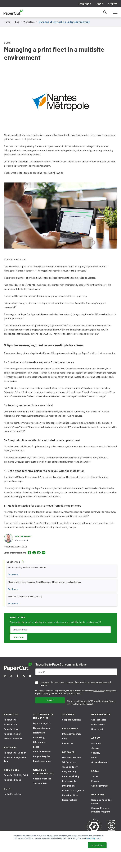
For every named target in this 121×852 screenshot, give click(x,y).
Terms (94, 776)
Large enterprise (41, 756)
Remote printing (70, 776)
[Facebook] (29, 552)
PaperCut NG (10, 724)
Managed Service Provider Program (100, 810)
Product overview (13, 738)
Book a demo (98, 724)
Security (95, 752)
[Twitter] (34, 552)
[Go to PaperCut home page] (13, 12)
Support (112, 3)
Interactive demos (71, 733)
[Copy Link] (43, 552)
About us (96, 743)
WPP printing (69, 762)
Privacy (95, 780)
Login (99, 3)
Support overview (71, 719)
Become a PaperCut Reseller (101, 801)
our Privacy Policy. (93, 838)
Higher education (42, 727)
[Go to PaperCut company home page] (18, 667)
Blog (64, 738)
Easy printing (69, 771)
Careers (95, 747)
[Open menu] (115, 12)
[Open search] (105, 12)
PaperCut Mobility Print (16, 775)
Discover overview (71, 757)
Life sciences (39, 742)
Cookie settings (99, 785)
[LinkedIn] (39, 552)
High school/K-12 (42, 723)
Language (84, 3)
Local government (42, 760)
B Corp (94, 757)
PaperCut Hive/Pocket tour (15, 759)
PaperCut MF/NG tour (15, 752)
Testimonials (40, 783)
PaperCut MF (10, 719)
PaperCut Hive (11, 729)
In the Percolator (13, 793)
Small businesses (42, 751)
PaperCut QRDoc (12, 779)
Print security (69, 780)
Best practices (69, 799)
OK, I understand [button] (97, 845)
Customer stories (42, 778)
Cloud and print (70, 766)
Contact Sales (98, 719)
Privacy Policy (99, 690)
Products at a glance (73, 790)
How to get (97, 729)
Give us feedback (100, 762)
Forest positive (70, 795)
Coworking (39, 737)
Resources (67, 743)
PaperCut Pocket (12, 733)
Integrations (68, 785)
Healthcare (39, 732)
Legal (36, 746)
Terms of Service (82, 704)
